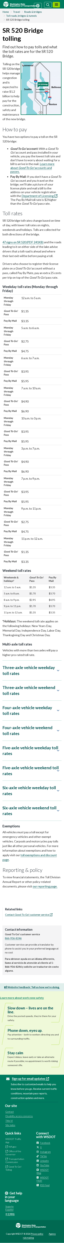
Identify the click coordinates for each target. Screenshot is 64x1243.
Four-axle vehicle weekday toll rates (27, 710)
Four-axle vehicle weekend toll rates (27, 730)
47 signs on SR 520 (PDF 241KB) (22, 242)
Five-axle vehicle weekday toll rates (30, 750)
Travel (16, 11)
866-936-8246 (13, 938)
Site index (10, 1125)
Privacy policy (37, 1234)
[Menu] (56, 5)
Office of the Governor (13, 1153)
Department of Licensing (37, 196)
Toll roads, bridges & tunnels (21, 15)
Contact (9, 1111)
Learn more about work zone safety (22, 997)
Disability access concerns (19, 1116)
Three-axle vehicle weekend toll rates (28, 690)
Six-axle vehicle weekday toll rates (29, 790)
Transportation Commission (14, 1161)
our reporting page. (45, 886)
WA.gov (12, 1146)
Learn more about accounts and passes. (32, 167)
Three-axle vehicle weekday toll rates (28, 670)
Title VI (9, 1120)
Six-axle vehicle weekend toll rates (29, 810)
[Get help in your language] (38, 5)
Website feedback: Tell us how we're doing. (33, 987)
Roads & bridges (33, 11)
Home (5, 11)
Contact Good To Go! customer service (27, 914)
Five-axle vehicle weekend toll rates (30, 770)
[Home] (23, 4)
